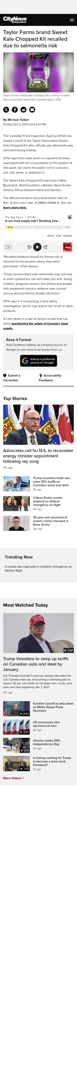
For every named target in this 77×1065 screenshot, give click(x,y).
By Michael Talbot (15, 120)
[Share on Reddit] (23, 110)
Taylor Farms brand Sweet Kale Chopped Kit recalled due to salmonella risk (35, 39)
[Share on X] (6, 110)
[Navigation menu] (72, 20)
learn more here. (15, 208)
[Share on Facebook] (15, 110)
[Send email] (32, 110)
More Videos (12, 778)
